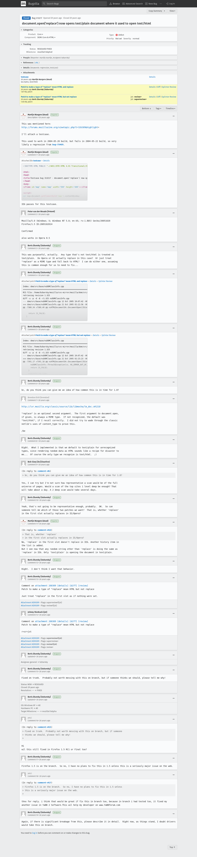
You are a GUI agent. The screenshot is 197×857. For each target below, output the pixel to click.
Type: (111, 35)
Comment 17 (33, 759)
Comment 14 (33, 615)
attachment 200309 (45, 585)
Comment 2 (32, 214)
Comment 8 (32, 441)
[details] (62, 585)
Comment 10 (33, 500)
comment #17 (44, 782)
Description (32, 117)
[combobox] (74, 3)
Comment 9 (32, 465)
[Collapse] (173, 116)
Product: (32, 34)
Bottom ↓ (146, 108)
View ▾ (172, 11)
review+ (138, 97)
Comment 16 (33, 721)
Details (152, 77)
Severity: (127, 38)
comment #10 (44, 530)
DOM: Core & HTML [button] (46, 37)
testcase (24, 77)
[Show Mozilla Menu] (23, 3)
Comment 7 (32, 400)
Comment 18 (33, 776)
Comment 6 (32, 384)
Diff (158, 87)
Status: (33, 49)
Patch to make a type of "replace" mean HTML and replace (47, 87)
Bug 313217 (37, 18)
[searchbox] (74, 3)
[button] (170, 3)
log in (34, 833)
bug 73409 (57, 144)
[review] (83, 585)
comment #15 (44, 727)
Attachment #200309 (30, 602)
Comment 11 (33, 524)
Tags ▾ (158, 108)
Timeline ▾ (170, 108)
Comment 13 (33, 579)
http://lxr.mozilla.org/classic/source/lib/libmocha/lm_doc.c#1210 (61, 406)
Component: (30, 37)
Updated (31, 656)
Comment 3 (32, 248)
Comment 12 (33, 563)
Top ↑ (172, 847)
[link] (54, 182)
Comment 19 (33, 815)
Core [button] (40, 34)
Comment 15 (33, 671)
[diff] (73, 585)
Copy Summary (155, 11)
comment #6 (44, 471)
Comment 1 (32, 155)
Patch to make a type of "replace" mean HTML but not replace (49, 97)
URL (36, 63)
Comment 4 (32, 275)
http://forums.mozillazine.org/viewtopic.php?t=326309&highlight (60, 127)
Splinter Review (169, 87)
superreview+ (140, 99)
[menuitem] (114, 3)
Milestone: (31, 52)
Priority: (110, 38)
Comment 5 (32, 329)
